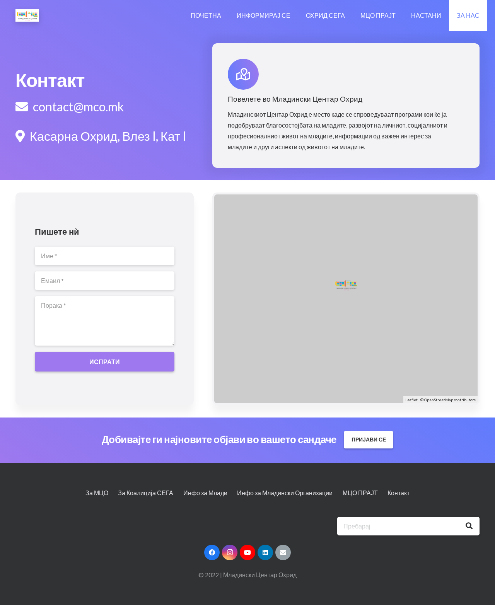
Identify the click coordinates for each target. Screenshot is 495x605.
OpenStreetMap (438, 399)
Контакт (398, 492)
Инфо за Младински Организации (285, 492)
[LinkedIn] (265, 552)
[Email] (283, 552)
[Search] (469, 526)
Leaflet (411, 399)
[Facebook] (212, 552)
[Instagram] (229, 552)
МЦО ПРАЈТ (360, 492)
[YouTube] (247, 552)
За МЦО (96, 492)
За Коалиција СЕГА (145, 492)
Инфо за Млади (205, 492)
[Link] (27, 15)
